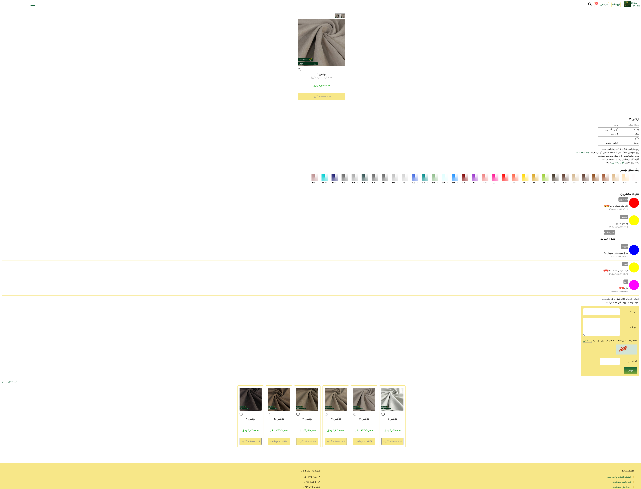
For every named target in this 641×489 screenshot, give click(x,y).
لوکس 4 (307, 419)
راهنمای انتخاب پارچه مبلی (619, 477)
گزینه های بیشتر (9, 381)
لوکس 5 (279, 419)
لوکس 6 (250, 419)
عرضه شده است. (583, 152)
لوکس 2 (321, 74)
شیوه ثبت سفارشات (622, 482)
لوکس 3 (336, 419)
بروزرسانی (587, 340)
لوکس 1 (392, 419)
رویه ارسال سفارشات (622, 487)
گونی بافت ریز (617, 162)
